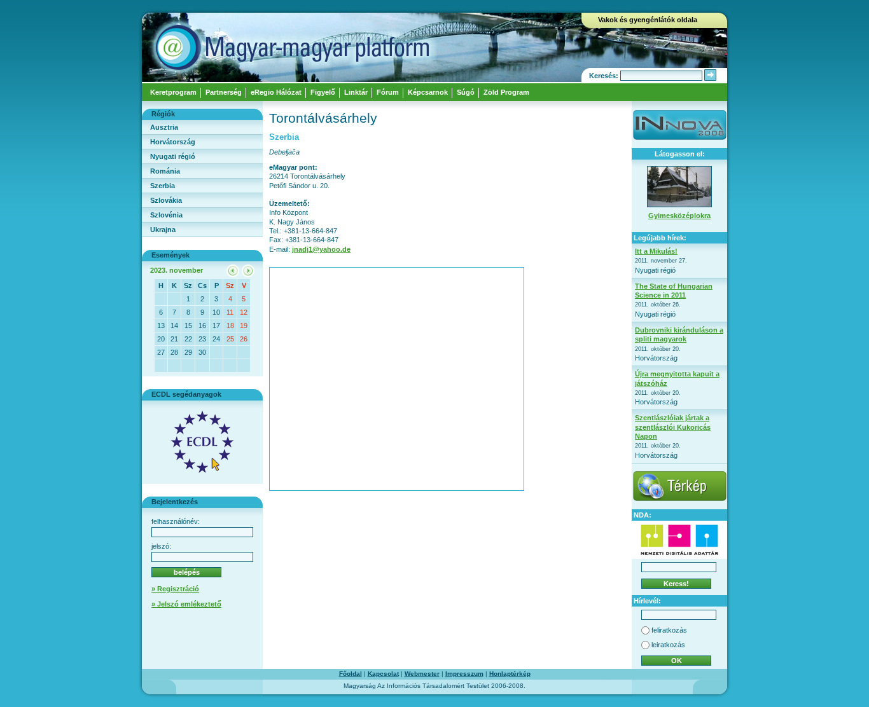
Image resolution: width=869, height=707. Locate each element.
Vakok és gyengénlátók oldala (647, 20)
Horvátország (172, 142)
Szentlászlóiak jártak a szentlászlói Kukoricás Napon (673, 427)
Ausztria (164, 127)
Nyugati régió (172, 156)
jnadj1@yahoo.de (321, 249)
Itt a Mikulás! (656, 251)
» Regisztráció (175, 589)
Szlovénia (166, 215)
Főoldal (350, 673)
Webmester (422, 673)
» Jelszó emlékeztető (186, 604)
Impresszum (464, 673)
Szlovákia (166, 200)
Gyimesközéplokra (679, 215)
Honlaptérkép (510, 673)
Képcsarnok (428, 92)
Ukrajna (163, 229)
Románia (165, 171)
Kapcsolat (383, 673)
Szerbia (162, 185)
